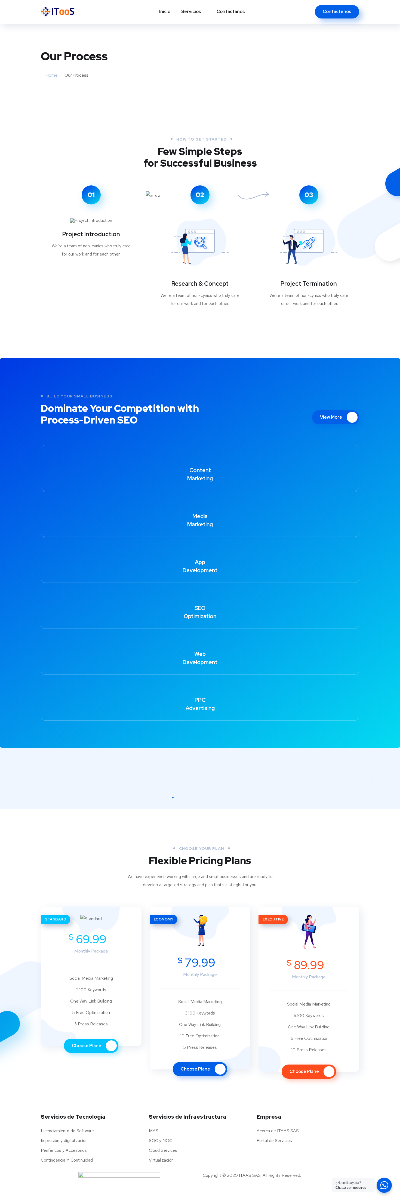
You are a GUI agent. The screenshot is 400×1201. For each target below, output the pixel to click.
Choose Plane (87, 1045)
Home (52, 75)
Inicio (164, 11)
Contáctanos (231, 11)
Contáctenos (337, 11)
